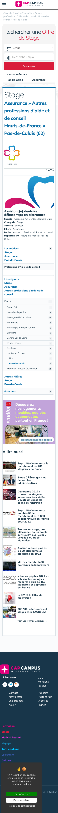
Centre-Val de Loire (29, 337)
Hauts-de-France (29, 353)
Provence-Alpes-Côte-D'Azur (29, 368)
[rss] (16, 684)
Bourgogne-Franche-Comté (29, 327)
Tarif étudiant (10, 749)
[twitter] (10, 684)
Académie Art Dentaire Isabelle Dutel (33, 218)
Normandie (29, 322)
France (27, 301)
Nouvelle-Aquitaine (29, 312)
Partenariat (45, 696)
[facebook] (4, 684)
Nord (30, 358)
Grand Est (29, 307)
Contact (13, 692)
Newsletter (15, 696)
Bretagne (29, 332)
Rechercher (29, 66)
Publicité (43, 692)
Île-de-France (29, 343)
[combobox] (18, 74)
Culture (6, 760)
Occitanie (29, 348)
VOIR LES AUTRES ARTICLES (32, 621)
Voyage (6, 743)
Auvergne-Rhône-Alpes (29, 317)
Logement (8, 754)
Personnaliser (21, 800)
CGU (41, 677)
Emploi (6, 731)
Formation (8, 726)
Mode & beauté (11, 737)
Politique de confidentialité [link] (21, 805)
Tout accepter (21, 794)
